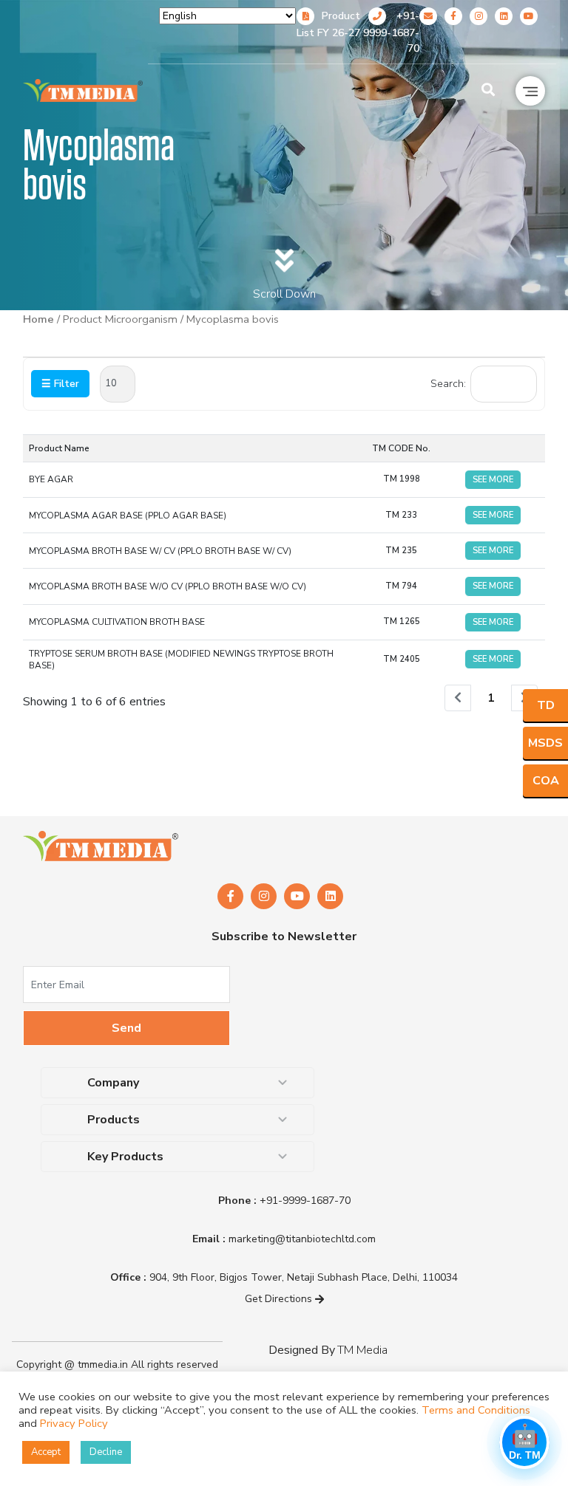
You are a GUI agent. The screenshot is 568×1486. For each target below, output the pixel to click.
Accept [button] (46, 1452)
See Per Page (117, 384)
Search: (448, 384)
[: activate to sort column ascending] (493, 448)
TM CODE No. (401, 448)
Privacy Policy (74, 1423)
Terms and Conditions (476, 1410)
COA (545, 781)
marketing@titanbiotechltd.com (284, 1239)
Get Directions (280, 1299)
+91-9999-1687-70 (391, 32)
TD (546, 705)
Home (38, 319)
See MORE (493, 479)
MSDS (545, 743)
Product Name (59, 448)
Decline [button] (105, 1452)
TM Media (362, 1350)
